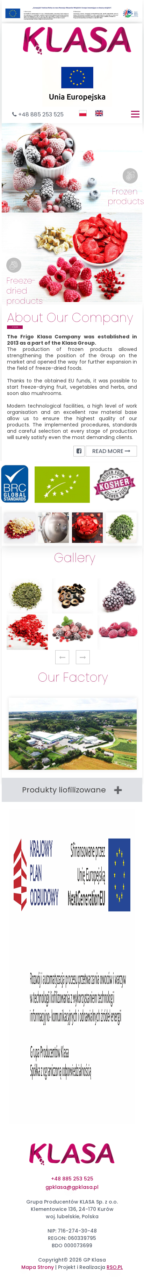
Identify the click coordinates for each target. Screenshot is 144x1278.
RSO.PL (115, 1267)
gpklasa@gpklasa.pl (72, 1187)
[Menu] (135, 114)
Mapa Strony (37, 1267)
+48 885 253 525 (41, 114)
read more (108, 451)
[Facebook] (79, 451)
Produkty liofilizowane (64, 789)
